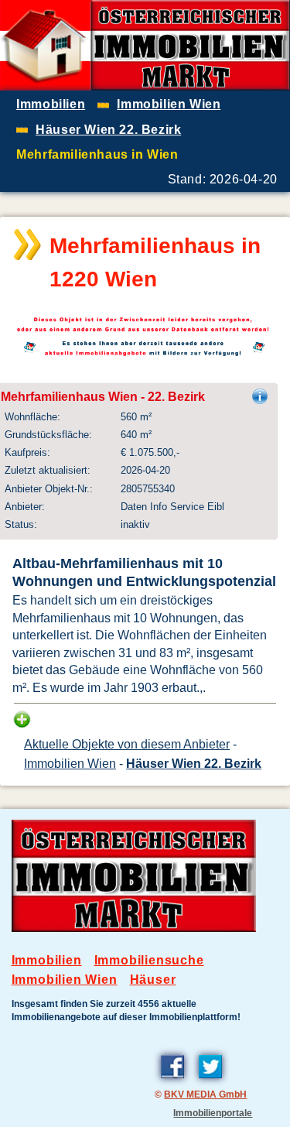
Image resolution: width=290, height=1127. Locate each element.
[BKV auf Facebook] (172, 1081)
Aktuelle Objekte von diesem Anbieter (127, 744)
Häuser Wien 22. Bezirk (193, 763)
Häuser (153, 979)
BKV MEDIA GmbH (205, 1094)
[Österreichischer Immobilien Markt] (134, 928)
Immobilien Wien (70, 763)
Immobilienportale (212, 1113)
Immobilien (47, 960)
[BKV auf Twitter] (210, 1081)
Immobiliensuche (149, 960)
